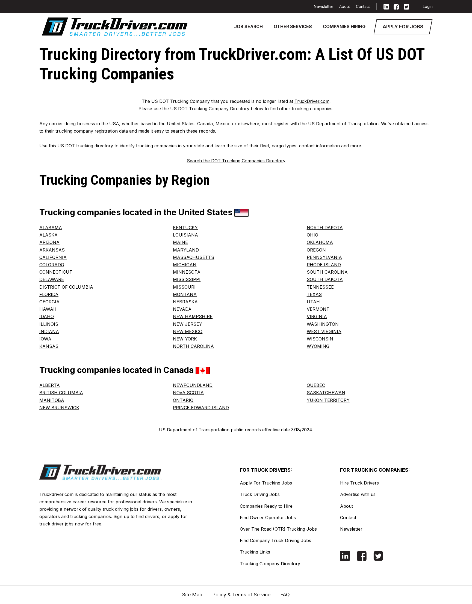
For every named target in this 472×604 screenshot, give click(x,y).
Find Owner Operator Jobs (268, 517)
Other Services (293, 26)
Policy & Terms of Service (241, 594)
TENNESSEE (320, 287)
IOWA (45, 339)
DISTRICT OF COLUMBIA (66, 287)
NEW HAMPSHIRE (193, 316)
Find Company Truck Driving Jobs (275, 540)
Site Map (192, 594)
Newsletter (323, 6)
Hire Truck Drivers (359, 483)
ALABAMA (50, 227)
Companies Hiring (344, 26)
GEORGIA (49, 301)
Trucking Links (255, 552)
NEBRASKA (185, 301)
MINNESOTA (186, 272)
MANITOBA (51, 400)
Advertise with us (358, 494)
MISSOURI (184, 287)
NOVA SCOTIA (188, 392)
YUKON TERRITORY (328, 400)
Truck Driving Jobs (260, 494)
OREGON (316, 250)
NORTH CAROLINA (193, 346)
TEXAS (314, 294)
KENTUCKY (185, 227)
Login (428, 6)
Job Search (248, 26)
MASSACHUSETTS (193, 257)
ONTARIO (183, 400)
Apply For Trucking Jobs (266, 483)
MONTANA (185, 294)
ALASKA (48, 235)
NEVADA (182, 309)
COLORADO (51, 264)
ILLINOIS (48, 324)
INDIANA (49, 331)
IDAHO (46, 316)
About (344, 6)
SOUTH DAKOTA (325, 279)
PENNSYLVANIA (324, 257)
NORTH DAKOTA (325, 227)
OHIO (312, 235)
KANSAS (48, 346)
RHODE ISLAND (324, 264)
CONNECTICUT (55, 272)
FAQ (285, 594)
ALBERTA (49, 385)
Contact (363, 6)
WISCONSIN (320, 339)
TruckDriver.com (311, 101)
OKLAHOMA (320, 242)
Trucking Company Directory (270, 563)
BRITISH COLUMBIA (61, 392)
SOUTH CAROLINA (327, 272)
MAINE (180, 242)
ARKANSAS (52, 250)
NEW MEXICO (187, 331)
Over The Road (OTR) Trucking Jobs (278, 529)
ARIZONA (49, 242)
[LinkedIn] (386, 6)
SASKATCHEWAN (326, 392)
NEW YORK (185, 339)
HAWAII (47, 309)
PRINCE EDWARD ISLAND (201, 407)
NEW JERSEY (187, 324)
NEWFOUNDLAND (193, 385)
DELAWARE (51, 279)
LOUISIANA (185, 235)
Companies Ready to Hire (266, 506)
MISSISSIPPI (186, 279)
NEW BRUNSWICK (59, 407)
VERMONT (318, 309)
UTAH (313, 301)
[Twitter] (406, 6)
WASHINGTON (323, 324)
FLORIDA (48, 294)
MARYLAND (186, 250)
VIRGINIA (317, 316)
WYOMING (318, 346)
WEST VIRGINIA (324, 331)
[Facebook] (396, 6)
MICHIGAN (184, 264)
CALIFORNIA (53, 257)
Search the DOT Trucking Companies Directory (236, 160)
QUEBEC (316, 385)
